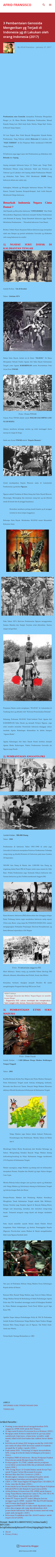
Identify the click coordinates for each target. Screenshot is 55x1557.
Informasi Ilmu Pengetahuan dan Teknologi (20, 1407)
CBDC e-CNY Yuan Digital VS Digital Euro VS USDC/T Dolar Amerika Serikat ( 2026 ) (29, 1482)
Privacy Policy (11, 1534)
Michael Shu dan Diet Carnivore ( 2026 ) (23, 1474)
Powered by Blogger (29, 1546)
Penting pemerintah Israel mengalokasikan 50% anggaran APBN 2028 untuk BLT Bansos (26, 1427)
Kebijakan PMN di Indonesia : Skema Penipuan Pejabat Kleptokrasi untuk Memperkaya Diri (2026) (29, 1458)
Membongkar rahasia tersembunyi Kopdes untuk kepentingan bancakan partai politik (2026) (27, 1478)
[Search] (43, 4)
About (8, 1532)
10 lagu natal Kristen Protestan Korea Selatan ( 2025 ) (29, 1431)
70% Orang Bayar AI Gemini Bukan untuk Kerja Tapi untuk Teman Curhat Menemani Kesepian (28, 1470)
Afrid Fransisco (17, 5)
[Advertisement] (27, 85)
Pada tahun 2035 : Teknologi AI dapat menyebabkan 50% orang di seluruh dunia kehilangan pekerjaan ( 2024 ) (28, 1452)
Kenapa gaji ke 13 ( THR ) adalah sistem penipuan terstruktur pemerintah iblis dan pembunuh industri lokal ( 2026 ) (28, 1464)
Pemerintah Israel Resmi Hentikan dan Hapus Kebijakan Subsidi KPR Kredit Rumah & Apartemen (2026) (30, 1487)
